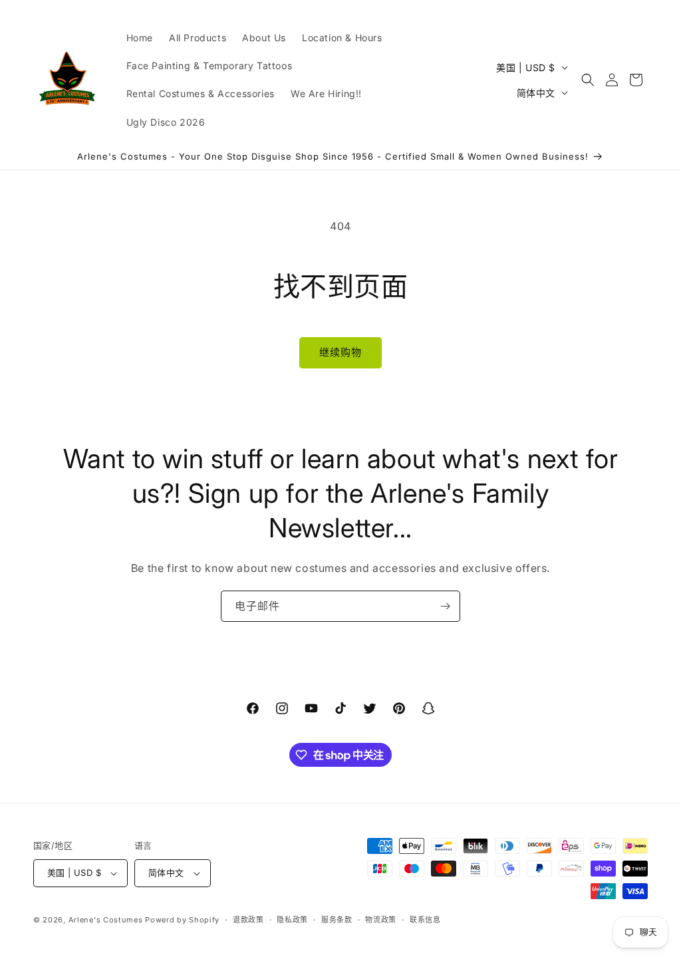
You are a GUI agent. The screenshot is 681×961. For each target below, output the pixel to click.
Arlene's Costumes (105, 919)
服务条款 (336, 919)
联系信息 (425, 919)
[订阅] (445, 606)
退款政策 (248, 919)
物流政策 (380, 919)
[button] (588, 79)
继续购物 (340, 352)
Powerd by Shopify (182, 919)
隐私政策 (292, 919)
